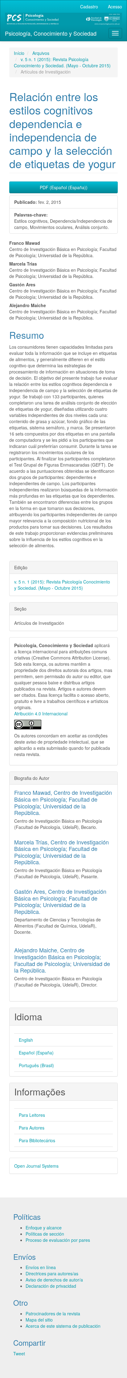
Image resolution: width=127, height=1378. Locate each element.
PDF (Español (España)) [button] (64, 187)
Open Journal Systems (36, 1166)
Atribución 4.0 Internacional (41, 713)
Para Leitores (32, 1115)
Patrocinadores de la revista (53, 1313)
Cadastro (89, 6)
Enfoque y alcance (44, 1227)
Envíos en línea (41, 1267)
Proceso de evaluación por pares (58, 1240)
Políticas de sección (45, 1234)
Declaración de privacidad (51, 1286)
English (26, 1040)
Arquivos (40, 53)
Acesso (115, 6)
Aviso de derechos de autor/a (54, 1280)
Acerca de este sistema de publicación (63, 1326)
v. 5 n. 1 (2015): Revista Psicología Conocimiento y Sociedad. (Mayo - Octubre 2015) (62, 62)
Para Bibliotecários (37, 1140)
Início (19, 53)
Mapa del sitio (39, 1320)
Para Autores (31, 1128)
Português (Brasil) (36, 1065)
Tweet (19, 1353)
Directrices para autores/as (52, 1273)
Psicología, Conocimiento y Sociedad (50, 33)
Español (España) (36, 1052)
